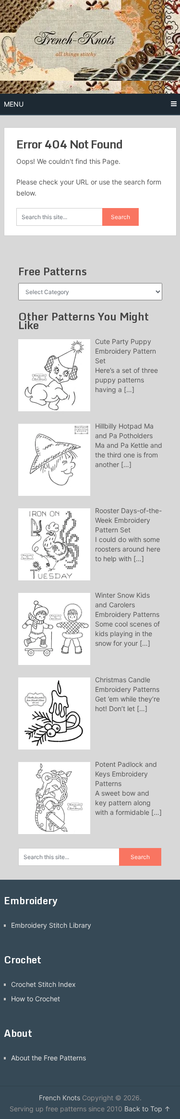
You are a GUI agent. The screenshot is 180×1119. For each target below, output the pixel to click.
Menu (14, 104)
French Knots (59, 1098)
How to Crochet (35, 999)
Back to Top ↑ (147, 1109)
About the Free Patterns (48, 1058)
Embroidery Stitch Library (51, 925)
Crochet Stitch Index (43, 984)
